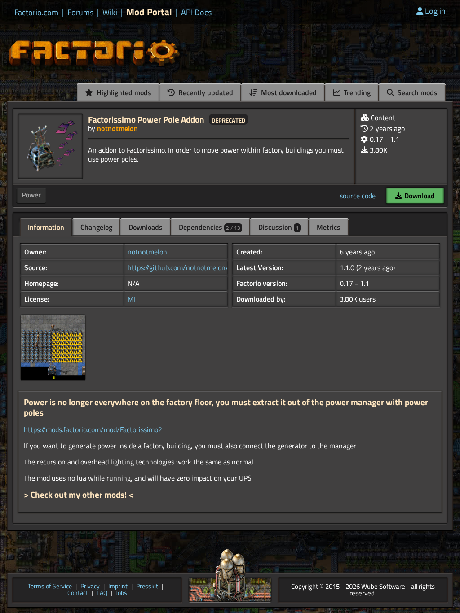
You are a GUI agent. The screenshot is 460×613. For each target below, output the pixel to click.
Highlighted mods (123, 92)
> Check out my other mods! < (78, 494)
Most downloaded (288, 92)
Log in (435, 11)
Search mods (417, 92)
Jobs (121, 593)
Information (46, 227)
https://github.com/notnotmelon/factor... (189, 267)
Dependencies (209, 227)
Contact (77, 593)
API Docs (196, 13)
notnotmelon (117, 128)
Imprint (118, 586)
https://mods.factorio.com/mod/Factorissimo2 (93, 429)
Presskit (147, 586)
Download (418, 195)
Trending (356, 92)
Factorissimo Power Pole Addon (146, 119)
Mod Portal (149, 12)
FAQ (102, 593)
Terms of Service (50, 586)
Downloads (145, 227)
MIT (133, 298)
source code (358, 195)
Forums (80, 13)
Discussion (278, 227)
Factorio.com (36, 13)
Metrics (329, 227)
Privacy (90, 586)
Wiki (109, 13)
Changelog (96, 227)
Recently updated (205, 92)
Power (31, 194)
